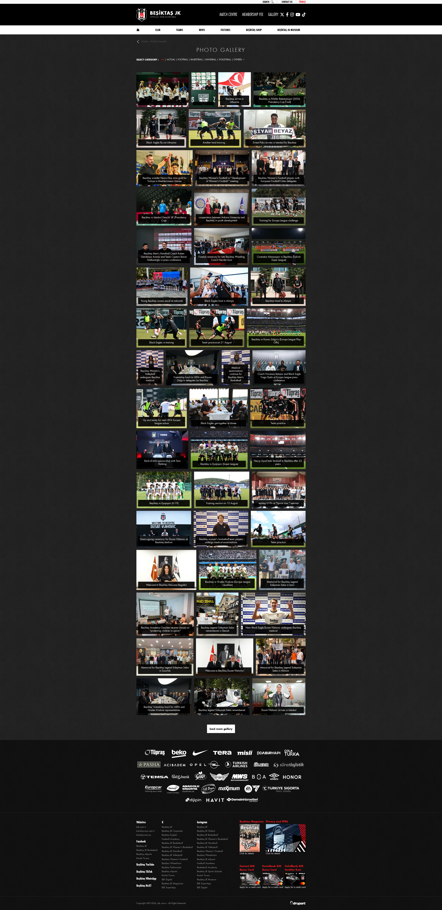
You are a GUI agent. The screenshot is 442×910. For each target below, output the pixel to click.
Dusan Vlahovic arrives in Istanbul (278, 710)
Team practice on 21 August (217, 342)
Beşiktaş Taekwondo (171, 867)
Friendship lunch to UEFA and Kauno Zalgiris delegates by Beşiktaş (193, 379)
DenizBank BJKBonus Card (271, 867)
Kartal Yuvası (142, 858)
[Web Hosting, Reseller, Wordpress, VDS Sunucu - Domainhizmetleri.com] (241, 800)
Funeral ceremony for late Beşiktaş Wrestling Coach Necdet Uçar (222, 258)
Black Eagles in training (161, 342)
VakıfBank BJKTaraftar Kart (294, 867)
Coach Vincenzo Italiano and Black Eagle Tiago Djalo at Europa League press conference (279, 377)
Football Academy (171, 839)
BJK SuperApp (169, 887)
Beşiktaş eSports (144, 854)
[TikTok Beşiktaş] (304, 14)
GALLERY (273, 14)
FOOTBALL (183, 59)
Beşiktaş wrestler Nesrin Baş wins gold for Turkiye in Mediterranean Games (165, 179)
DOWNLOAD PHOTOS (177, 73)
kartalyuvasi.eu (143, 834)
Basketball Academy (207, 867)
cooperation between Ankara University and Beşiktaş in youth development (222, 219)
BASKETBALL (197, 59)
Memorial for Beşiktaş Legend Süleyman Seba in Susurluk (165, 669)
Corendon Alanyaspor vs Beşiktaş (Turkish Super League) (279, 258)
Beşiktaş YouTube (145, 864)
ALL (162, 59)
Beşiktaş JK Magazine (172, 883)
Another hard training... (215, 142)
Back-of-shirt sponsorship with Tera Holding (162, 462)
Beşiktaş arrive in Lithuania (234, 100)
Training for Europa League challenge (278, 220)
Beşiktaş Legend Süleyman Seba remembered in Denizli (217, 629)
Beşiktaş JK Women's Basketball (177, 847)
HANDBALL (210, 59)
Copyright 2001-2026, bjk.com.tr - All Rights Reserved (161, 903)
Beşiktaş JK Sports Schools (209, 871)
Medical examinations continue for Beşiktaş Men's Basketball (236, 374)
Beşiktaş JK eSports (206, 859)
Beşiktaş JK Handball (172, 851)
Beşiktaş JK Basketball (146, 850)
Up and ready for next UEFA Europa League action (161, 422)
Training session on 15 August (222, 503)
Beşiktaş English (169, 834)
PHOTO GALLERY (159, 41)
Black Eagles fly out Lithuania (161, 142)
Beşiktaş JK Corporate (172, 830)
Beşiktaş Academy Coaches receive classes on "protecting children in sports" (165, 629)
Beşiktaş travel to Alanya (278, 300)
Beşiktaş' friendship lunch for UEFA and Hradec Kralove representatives (164, 708)
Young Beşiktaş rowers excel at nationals (162, 300)
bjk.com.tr (141, 826)
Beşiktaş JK (141, 846)
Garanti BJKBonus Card (247, 867)
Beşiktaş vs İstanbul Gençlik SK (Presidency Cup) (164, 219)
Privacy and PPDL (277, 821)
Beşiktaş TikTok (144, 872)
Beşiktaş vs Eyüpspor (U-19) (164, 503)
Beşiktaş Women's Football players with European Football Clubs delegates (278, 179)
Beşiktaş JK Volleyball (172, 855)
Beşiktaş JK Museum (206, 879)
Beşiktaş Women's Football (175, 859)
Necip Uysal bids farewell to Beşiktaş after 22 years (278, 462)
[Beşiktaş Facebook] (287, 14)
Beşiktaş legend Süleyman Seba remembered (222, 710)
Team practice (278, 423)
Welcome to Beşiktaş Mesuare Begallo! (166, 585)
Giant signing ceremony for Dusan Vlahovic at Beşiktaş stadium (164, 541)
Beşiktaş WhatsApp (146, 878)
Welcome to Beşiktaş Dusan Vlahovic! (224, 670)
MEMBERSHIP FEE (252, 14)
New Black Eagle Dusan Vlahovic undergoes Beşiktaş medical (273, 629)
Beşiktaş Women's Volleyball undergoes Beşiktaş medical (150, 375)
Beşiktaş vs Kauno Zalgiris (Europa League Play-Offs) (276, 341)
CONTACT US (287, 1)
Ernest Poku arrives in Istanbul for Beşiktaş (274, 142)
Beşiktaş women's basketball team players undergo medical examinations (221, 541)
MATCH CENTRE (228, 14)
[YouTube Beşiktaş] (298, 14)
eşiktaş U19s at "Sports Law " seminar (279, 503)
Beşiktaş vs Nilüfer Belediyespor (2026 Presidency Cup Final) (279, 100)
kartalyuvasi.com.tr (145, 830)
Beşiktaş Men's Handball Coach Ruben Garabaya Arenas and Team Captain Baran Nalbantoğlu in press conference (164, 256)
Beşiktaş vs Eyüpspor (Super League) (219, 464)
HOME (145, 41)
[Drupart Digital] (298, 903)
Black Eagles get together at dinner (219, 423)
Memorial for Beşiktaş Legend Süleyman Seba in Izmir (282, 583)
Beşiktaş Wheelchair (171, 863)
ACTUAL (171, 59)
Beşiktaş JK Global (206, 830)
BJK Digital (167, 879)
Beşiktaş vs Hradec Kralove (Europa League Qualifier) (227, 583)
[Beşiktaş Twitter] (282, 14)
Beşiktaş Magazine (252, 821)
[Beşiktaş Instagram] (292, 14)
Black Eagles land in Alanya (219, 300)
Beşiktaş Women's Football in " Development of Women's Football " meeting (222, 179)
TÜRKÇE (302, 1)
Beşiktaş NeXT (143, 886)
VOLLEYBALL (225, 59)
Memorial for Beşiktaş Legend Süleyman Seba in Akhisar (281, 669)
